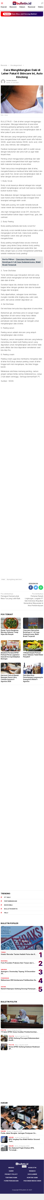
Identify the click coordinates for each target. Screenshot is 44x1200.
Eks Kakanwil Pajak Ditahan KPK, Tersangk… (21, 1149)
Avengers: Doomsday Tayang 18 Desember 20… (18, 973)
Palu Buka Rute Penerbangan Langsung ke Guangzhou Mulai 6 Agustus (33, 678)
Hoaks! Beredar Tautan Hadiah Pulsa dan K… (18, 954)
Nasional (4, 961)
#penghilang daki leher (14, 579)
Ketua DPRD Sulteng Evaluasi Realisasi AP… (24, 1048)
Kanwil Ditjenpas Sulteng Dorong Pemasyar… (19, 989)
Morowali (8, 905)
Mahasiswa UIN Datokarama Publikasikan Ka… (19, 980)
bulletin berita (10, 909)
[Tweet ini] (36, 587)
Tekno (3, 952)
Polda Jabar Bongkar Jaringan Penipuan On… (19, 1133)
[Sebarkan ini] (30, 587)
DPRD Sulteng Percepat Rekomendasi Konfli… (24, 1039)
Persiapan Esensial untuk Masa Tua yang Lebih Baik (10, 596)
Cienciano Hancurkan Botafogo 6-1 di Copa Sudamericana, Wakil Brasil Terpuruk (31, 633)
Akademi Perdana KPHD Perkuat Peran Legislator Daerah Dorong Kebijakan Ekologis (10, 656)
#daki (3, 579)
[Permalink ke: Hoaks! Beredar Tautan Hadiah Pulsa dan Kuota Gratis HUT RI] (22, 938)
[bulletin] (22, 3)
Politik (3, 1030)
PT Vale (7, 897)
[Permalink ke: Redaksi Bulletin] (3, 81)
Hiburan (4, 969)
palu (6, 913)
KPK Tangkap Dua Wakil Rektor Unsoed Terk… (24, 1140)
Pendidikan (5, 978)
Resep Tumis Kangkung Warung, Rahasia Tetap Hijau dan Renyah (9, 632)
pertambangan (10, 901)
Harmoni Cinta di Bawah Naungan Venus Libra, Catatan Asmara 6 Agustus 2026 (10, 678)
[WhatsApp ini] (41, 587)
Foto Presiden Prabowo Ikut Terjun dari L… (18, 963)
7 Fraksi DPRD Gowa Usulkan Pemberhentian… (19, 1032)
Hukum (3, 987)
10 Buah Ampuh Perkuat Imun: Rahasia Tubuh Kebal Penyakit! (33, 655)
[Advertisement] (22, 40)
